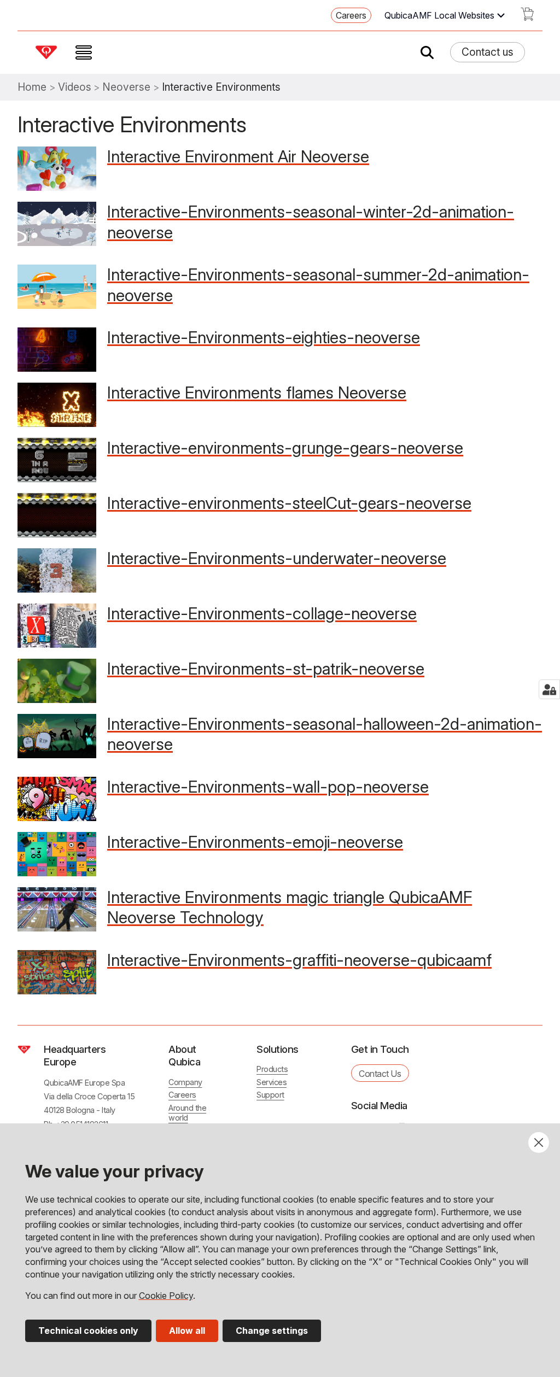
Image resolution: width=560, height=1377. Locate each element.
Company (185, 1082)
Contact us (488, 51)
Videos (74, 87)
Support (270, 1094)
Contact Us (380, 1073)
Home (32, 87)
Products (272, 1069)
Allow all (187, 1330)
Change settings (272, 1330)
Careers (351, 15)
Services (271, 1082)
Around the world (187, 1113)
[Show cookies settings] (549, 689)
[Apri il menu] (84, 52)
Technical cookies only (88, 1330)
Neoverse (126, 87)
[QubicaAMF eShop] (527, 17)
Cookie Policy (166, 1295)
